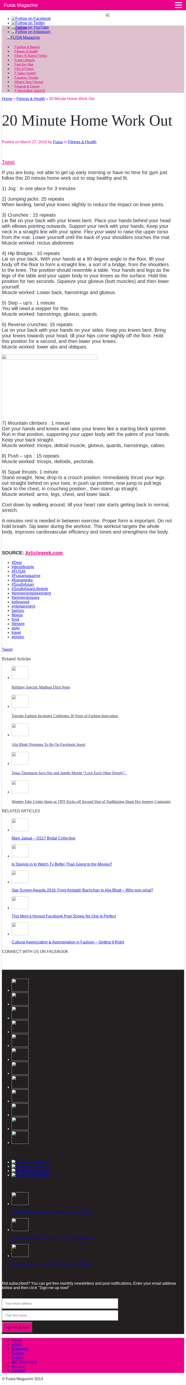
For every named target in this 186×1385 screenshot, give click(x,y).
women (18, 637)
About (17, 1344)
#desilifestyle (23, 567)
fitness (17, 615)
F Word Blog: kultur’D (30, 91)
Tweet (8, 162)
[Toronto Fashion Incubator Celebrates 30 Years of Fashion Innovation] (20, 706)
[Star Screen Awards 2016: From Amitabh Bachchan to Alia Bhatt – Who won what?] (20, 882)
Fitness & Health (82, 142)
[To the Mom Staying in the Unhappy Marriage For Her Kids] (20, 1073)
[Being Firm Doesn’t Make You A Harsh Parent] (20, 1087)
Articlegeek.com (44, 552)
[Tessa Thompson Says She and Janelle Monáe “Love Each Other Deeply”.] (20, 763)
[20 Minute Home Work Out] (20, 1115)
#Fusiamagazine (26, 576)
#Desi (17, 563)
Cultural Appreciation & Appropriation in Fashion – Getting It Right (68, 942)
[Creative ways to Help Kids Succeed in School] (20, 1256)
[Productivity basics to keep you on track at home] (20, 1230)
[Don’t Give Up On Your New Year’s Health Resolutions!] (20, 1142)
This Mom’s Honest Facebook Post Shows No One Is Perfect (64, 916)
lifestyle (18, 624)
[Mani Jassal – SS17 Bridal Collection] (20, 830)
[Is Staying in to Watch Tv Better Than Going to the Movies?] (20, 856)
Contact (18, 1370)
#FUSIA (18, 571)
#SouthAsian (23, 584)
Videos (18, 1357)
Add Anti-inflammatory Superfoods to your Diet (51, 1212)
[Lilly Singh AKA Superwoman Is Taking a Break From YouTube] (20, 1101)
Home (17, 1340)
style (16, 628)
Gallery (18, 1353)
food (15, 619)
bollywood (20, 602)
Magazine (20, 1349)
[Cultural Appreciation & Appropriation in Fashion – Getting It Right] (20, 934)
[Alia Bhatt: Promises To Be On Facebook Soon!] (20, 735)
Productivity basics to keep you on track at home (53, 1238)
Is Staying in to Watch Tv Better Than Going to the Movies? (62, 864)
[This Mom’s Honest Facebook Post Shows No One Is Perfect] (20, 908)
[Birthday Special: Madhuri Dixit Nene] (20, 678)
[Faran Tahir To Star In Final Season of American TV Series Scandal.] (20, 1032)
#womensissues (25, 597)
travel (16, 632)
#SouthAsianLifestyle (30, 589)
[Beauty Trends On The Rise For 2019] (20, 1129)
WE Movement (24, 1362)
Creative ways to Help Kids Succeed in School (52, 1264)
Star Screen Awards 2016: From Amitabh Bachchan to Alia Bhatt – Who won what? (82, 890)
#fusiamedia (22, 580)
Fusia (58, 142)
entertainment (23, 606)
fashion (18, 611)
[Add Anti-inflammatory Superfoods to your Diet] (20, 1204)
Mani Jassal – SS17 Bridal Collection (44, 838)
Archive (18, 1366)
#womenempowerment (31, 593)
